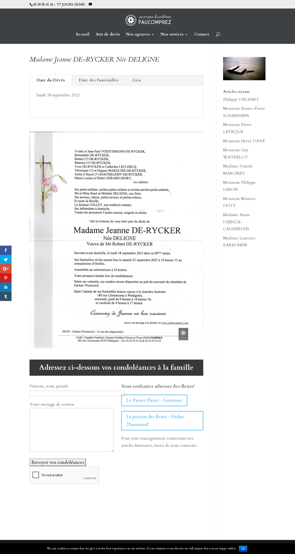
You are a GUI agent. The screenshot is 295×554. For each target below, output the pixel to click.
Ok (243, 548)
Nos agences (138, 35)
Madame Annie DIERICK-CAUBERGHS (236, 222)
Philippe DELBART (241, 99)
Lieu (137, 80)
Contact (201, 35)
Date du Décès (51, 80)
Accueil (82, 35)
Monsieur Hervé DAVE (244, 141)
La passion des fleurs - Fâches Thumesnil (155, 421)
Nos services (172, 35)
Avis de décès (108, 35)
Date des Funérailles (98, 80)
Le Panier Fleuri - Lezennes (154, 400)
